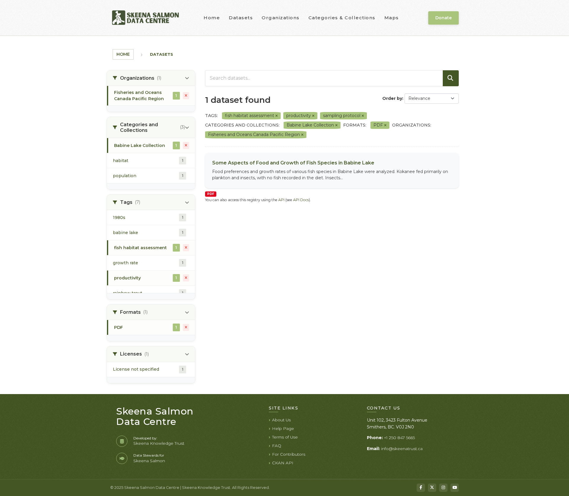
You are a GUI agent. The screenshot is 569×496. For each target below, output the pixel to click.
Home (212, 17)
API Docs (301, 200)
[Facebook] (421, 488)
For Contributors (288, 454)
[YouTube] (454, 488)
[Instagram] (443, 488)
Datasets (241, 17)
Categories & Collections (342, 17)
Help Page (283, 428)
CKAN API (282, 462)
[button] (151, 78)
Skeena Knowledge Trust (158, 443)
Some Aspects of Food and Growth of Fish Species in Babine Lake (293, 163)
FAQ (276, 445)
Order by (392, 98)
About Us (281, 419)
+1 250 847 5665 (399, 437)
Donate (443, 17)
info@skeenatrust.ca (402, 448)
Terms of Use (285, 437)
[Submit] (451, 78)
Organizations (281, 17)
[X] (432, 488)
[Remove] (276, 116)
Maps (391, 17)
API (281, 200)
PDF (210, 194)
